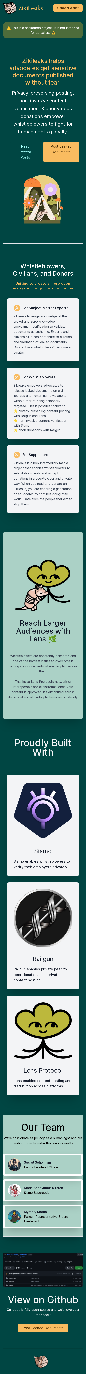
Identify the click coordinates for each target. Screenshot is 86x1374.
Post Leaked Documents (61, 149)
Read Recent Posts (25, 151)
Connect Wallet (68, 8)
